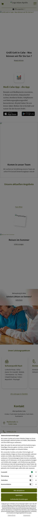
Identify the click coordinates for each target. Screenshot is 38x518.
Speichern (19, 495)
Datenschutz (11, 515)
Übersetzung (5, 476)
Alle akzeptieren (19, 490)
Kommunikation (6, 484)
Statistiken (4, 480)
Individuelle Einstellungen (19, 499)
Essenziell (4, 472)
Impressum (26, 515)
